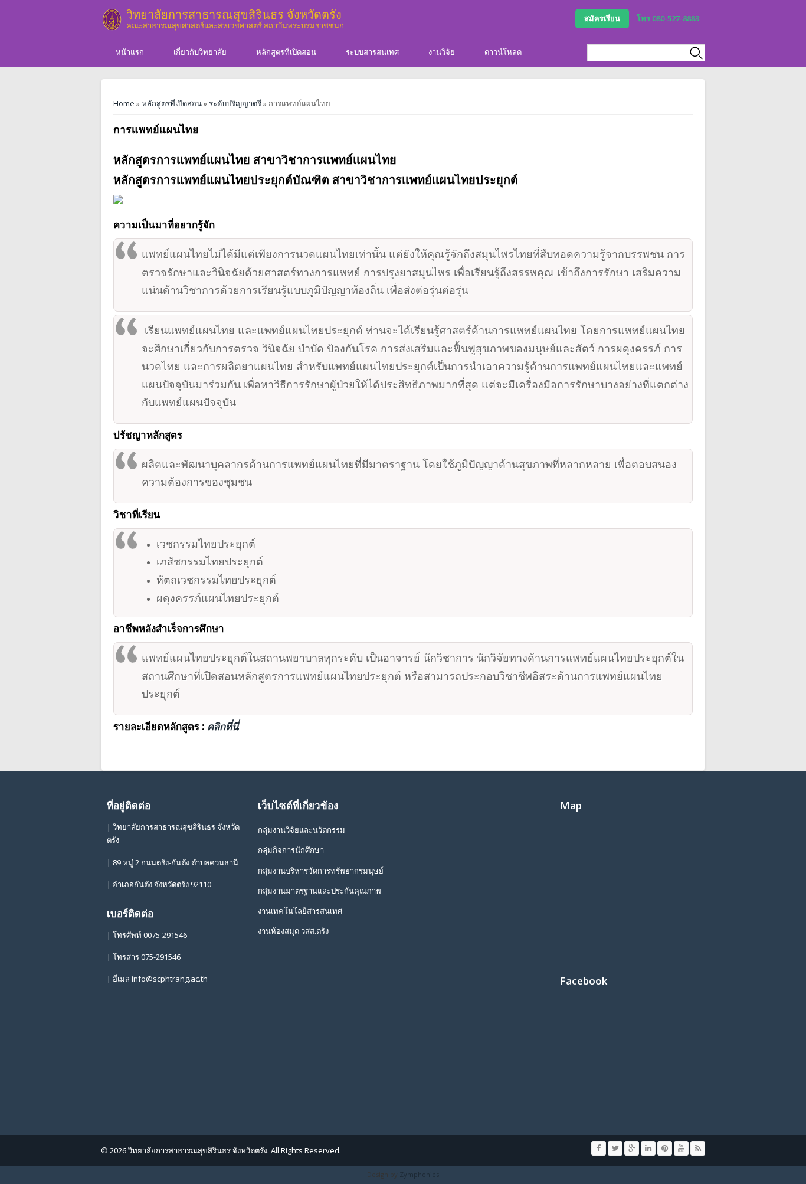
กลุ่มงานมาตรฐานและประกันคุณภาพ (319, 890)
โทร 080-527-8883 (668, 18)
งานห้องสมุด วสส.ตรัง (293, 930)
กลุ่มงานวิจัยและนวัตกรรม (301, 830)
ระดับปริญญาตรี (235, 103)
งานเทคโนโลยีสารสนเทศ (300, 910)
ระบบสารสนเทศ (372, 52)
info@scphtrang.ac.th (170, 978)
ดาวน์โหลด (503, 52)
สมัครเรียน (602, 18)
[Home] (112, 19)
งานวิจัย (441, 52)
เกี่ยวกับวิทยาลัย (200, 52)
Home (124, 103)
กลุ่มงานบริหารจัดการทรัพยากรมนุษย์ (321, 870)
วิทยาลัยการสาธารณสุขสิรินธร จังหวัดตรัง (234, 14)
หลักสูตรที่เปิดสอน (286, 52)
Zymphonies (419, 1174)
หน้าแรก (130, 52)
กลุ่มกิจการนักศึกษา (291, 850)
